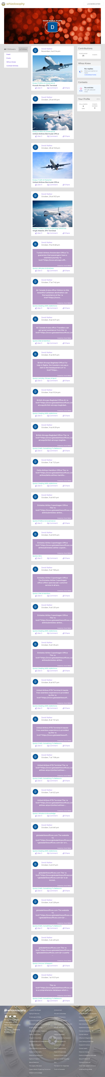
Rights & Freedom (34, 1059)
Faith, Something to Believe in (50, 448)
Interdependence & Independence (38, 1041)
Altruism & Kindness (46, 268)
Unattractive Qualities (85, 1069)
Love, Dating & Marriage (86, 1041)
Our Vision (8, 1027)
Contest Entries (12, 66)
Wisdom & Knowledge (47, 813)
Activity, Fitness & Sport (47, 378)
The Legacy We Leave (35, 1066)
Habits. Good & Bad (35, 1034)
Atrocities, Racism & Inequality (88, 1013)
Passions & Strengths (35, 1052)
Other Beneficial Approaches (37, 1048)
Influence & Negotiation (86, 1038)
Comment (53, 88)
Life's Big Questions (60, 1041)
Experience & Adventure (86, 1027)
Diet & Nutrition (44, 341)
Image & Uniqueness (35, 1038)
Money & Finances (59, 1045)
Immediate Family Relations (62, 1038)
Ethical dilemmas (59, 1027)
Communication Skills (85, 1017)
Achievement (58, 1010)
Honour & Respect (45, 963)
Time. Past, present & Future (87, 1066)
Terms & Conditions (12, 1030)
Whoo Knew (11, 62)
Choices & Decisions (59, 1017)
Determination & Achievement (63, 1024)
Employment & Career (35, 1027)
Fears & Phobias (58, 1031)
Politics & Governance (46, 83)
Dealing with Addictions (48, 306)
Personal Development (36, 1055)
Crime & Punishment (35, 1020)
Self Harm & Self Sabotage (61, 1059)
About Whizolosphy (12, 1025)
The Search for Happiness (61, 1066)
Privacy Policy (9, 1032)
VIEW (98, 99)
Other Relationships (60, 1048)
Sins (40, 556)
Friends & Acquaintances (86, 1031)
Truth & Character (45, 180)
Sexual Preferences (84, 1059)
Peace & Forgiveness (60, 1052)
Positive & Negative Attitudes (87, 1055)
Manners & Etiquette (35, 1045)
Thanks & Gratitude (84, 1062)
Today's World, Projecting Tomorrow (52, 228)
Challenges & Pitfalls (35, 1017)
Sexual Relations (34, 1062)
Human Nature (83, 1034)
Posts (8, 58)
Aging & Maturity (34, 1013)
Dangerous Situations (60, 1020)
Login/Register (93, 4)
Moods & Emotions (84, 1045)
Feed (8, 54)
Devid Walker (46, 49)
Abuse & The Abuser (35, 1010)
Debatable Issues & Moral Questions (39, 1024)
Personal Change (84, 1052)
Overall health (83, 1048)
